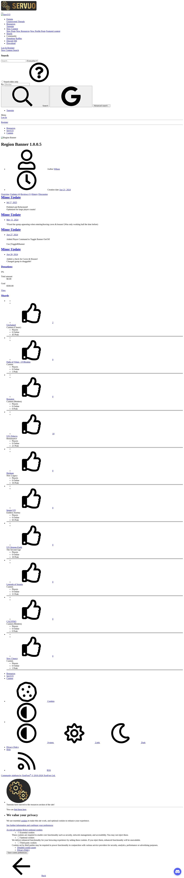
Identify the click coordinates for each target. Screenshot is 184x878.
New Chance (12, 658)
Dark (143, 742)
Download (10, 43)
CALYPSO (11, 621)
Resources (10, 24)
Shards (9, 33)
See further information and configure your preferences (29, 825)
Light (97, 742)
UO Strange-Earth (14, 547)
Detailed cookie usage (26, 847)
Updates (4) (15, 194)
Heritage (10, 473)
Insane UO (11, 510)
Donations (10, 38)
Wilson (57, 169)
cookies (24, 821)
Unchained (11, 325)
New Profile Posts (38, 31)
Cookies (50, 701)
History (35, 194)
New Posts (11, 31)
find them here (20, 809)
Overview (5, 194)
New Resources (23, 31)
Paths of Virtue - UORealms (18, 362)
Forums (9, 19)
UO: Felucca (11, 436)
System (50, 742)
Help (8, 749)
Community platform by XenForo (28, 775)
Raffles (19, 38)
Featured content (53, 31)
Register (4, 122)
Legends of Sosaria (14, 584)
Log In (4, 117)
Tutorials (10, 26)
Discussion (43, 194)
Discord (11, 41)
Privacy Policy (12, 747)
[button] (11, 36)
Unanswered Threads (15, 21)
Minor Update (11, 197)
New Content (12, 29)
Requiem (10, 399)
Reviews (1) (26, 194)
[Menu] (2, 12)
